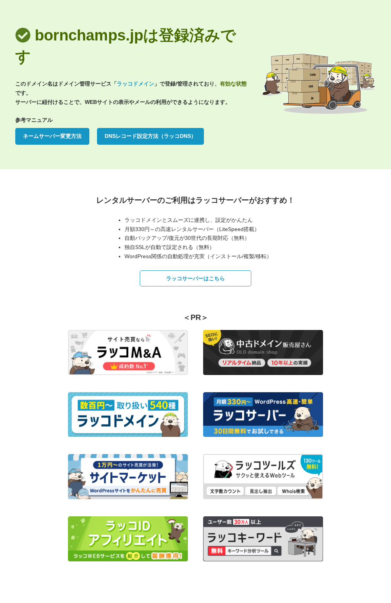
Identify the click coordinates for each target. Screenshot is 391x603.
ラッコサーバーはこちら (195, 278)
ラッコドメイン (135, 84)
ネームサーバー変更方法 (52, 136)
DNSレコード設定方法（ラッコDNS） (150, 136)
